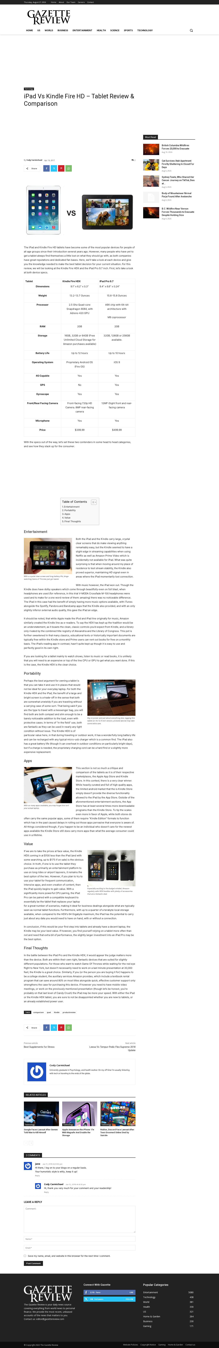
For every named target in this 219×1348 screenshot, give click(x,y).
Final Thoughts (72, 521)
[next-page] (31, 1143)
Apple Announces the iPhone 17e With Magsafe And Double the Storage (78, 1132)
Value (67, 517)
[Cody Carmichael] (36, 1071)
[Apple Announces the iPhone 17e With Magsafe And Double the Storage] (79, 1114)
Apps (67, 514)
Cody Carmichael (34, 160)
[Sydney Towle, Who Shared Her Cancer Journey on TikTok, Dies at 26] (151, 181)
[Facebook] (46, 168)
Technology (29, 89)
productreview (69, 1012)
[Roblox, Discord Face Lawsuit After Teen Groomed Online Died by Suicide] (117, 1114)
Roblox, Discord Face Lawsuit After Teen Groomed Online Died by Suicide (117, 1132)
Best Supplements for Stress (39, 1046)
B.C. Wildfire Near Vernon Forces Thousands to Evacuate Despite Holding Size (178, 211)
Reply (37, 1175)
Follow (129, 1299)
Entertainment (72, 506)
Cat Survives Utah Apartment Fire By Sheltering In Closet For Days (178, 164)
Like (131, 1292)
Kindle (56, 1012)
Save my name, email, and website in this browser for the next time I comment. (69, 1255)
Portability (70, 510)
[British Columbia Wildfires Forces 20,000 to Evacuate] (151, 149)
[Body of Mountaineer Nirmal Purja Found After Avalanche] (151, 197)
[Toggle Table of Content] (92, 502)
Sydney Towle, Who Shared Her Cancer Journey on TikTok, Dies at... (178, 180)
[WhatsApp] (68, 168)
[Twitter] (54, 168)
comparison (38, 1012)
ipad (49, 1012)
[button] (191, 30)
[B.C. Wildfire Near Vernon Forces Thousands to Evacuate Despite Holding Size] (151, 212)
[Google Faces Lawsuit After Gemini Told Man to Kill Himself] (41, 1114)
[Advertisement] (109, 58)
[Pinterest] (61, 168)
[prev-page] (26, 1143)
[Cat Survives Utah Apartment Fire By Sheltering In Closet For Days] (151, 164)
